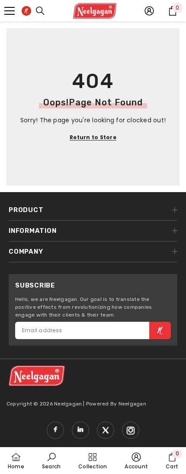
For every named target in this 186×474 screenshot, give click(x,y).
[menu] (9, 11)
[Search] (40, 11)
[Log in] (149, 10)
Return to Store (93, 137)
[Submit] (160, 330)
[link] (51, 460)
